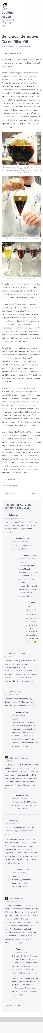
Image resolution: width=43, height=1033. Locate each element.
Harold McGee (11, 291)
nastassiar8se (26, 47)
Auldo (11, 820)
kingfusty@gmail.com (23, 805)
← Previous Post (8, 493)
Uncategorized (13, 486)
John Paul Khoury (16, 758)
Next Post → (36, 493)
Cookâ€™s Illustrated (17, 304)
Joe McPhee (14, 898)
